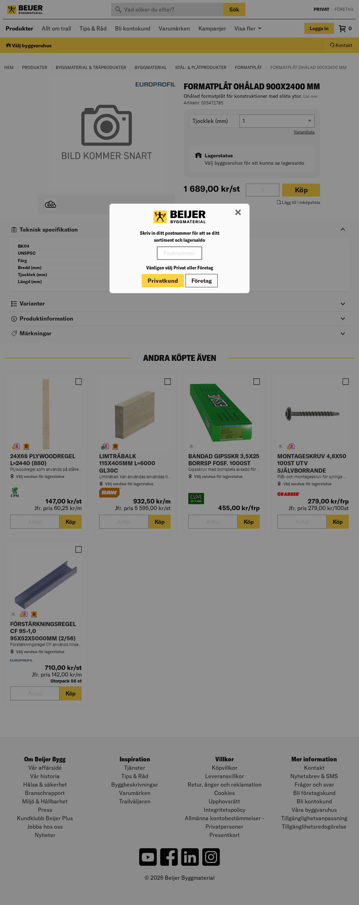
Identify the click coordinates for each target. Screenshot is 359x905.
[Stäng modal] (238, 213)
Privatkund (163, 280)
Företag (201, 280)
